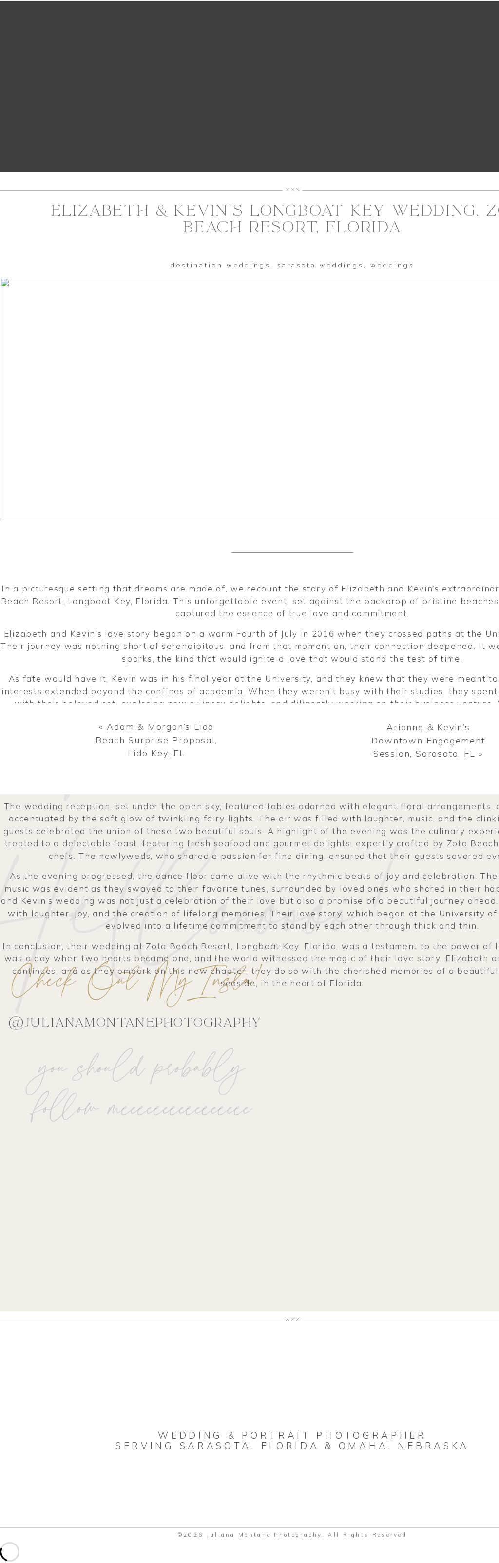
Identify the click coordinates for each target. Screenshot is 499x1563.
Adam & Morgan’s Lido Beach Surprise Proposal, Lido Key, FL (156, 740)
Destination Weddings (220, 265)
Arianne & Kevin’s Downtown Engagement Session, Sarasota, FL (428, 740)
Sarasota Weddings (320, 265)
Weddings (392, 265)
